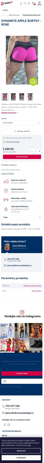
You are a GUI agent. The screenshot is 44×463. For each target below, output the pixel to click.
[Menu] (39, 3)
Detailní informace (8, 113)
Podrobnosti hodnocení (31, 15)
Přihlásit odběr (22, 373)
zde (29, 445)
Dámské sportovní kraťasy (32, 286)
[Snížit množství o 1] (32, 151)
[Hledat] (29, 3)
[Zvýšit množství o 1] (39, 151)
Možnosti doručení (12, 142)
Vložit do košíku (22, 157)
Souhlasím (21, 458)
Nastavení (21, 451)
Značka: (7, 173)
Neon (39, 291)
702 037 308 (13, 259)
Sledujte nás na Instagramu (22, 316)
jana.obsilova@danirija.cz (19, 265)
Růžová (34, 291)
